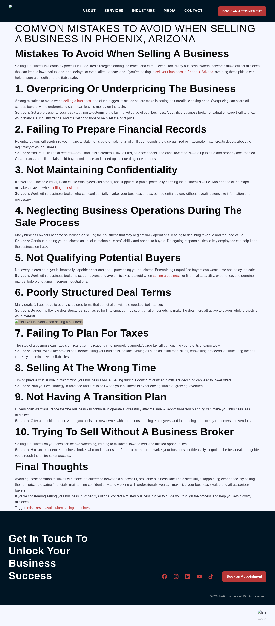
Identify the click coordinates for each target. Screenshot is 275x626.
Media (170, 10)
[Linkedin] (187, 576)
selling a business (77, 101)
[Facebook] (164, 576)
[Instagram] (176, 576)
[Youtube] (199, 576)
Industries (143, 10)
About (89, 10)
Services (114, 10)
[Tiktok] (211, 576)
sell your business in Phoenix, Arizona (184, 72)
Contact (193, 10)
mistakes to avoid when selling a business (59, 508)
